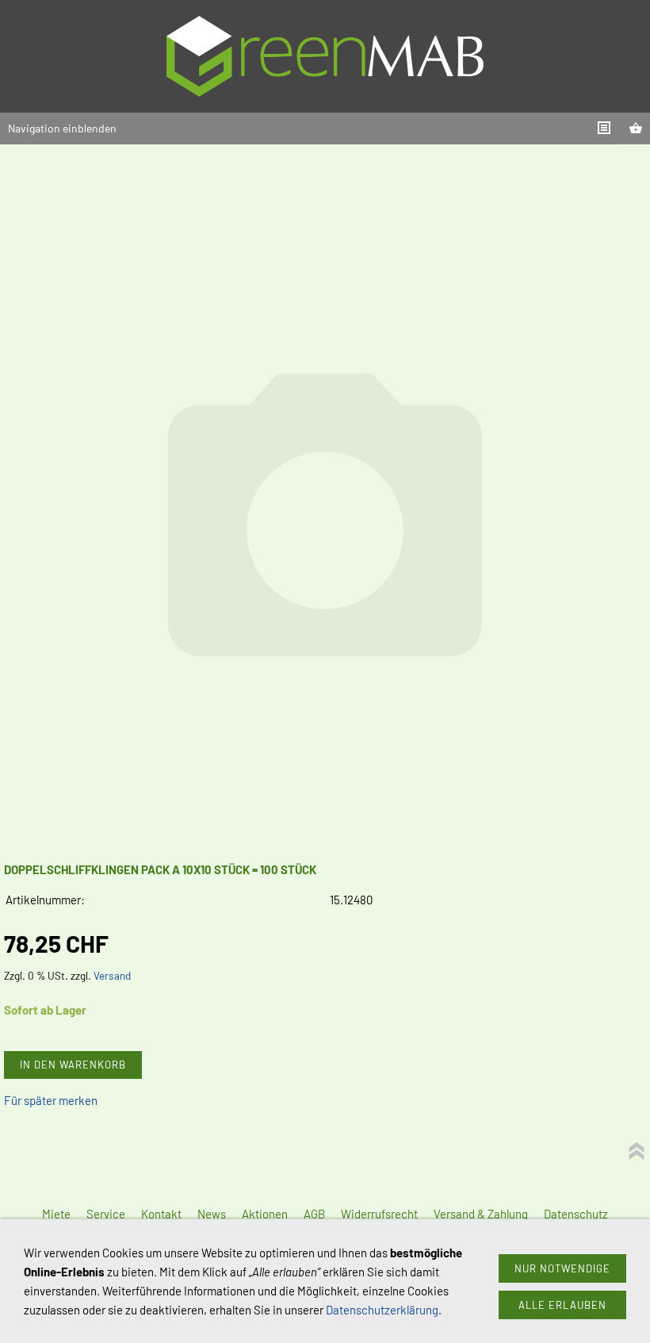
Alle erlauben (562, 1305)
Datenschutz (576, 1214)
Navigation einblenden (62, 128)
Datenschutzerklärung (382, 1310)
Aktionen (265, 1214)
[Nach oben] (636, 1151)
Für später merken (51, 1100)
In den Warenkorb (73, 1064)
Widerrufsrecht (379, 1214)
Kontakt (161, 1214)
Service (105, 1214)
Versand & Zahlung (481, 1214)
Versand (112, 975)
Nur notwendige (562, 1268)
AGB (314, 1214)
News (211, 1214)
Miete (56, 1214)
